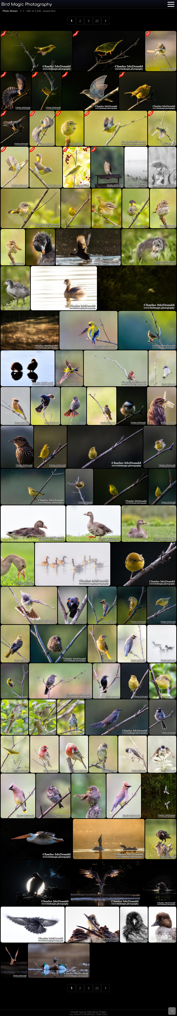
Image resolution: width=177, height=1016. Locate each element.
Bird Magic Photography (26, 4)
